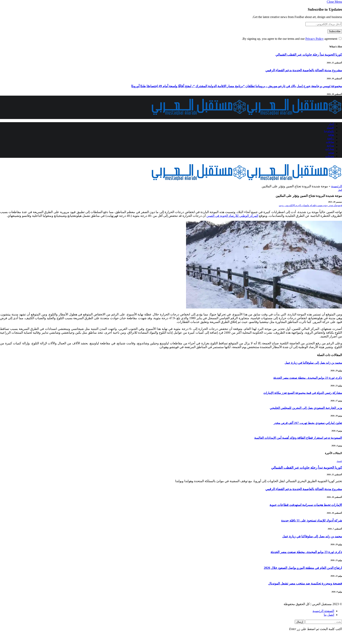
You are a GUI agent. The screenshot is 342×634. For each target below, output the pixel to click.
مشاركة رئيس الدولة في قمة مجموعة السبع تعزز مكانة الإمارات (302, 392)
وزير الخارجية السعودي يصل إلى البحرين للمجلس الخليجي (306, 407)
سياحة (330, 145)
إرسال (299, 621)
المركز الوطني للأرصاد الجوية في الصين (232, 215)
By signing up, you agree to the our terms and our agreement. (290, 38)
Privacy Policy (314, 38)
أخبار (331, 124)
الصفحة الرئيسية (323, 611)
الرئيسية (336, 186)
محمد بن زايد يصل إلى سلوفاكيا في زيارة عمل (313, 362)
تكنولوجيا (329, 131)
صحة (331, 152)
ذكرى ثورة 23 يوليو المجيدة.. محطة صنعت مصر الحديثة (307, 377)
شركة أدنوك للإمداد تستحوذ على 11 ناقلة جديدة (311, 520)
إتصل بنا (329, 614)
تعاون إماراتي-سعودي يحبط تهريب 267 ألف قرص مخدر (308, 423)
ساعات (330, 141)
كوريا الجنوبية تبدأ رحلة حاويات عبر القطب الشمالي (309, 54)
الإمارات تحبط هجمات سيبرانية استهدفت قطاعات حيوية (306, 504)
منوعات (329, 156)
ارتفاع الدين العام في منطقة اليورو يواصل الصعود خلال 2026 (303, 567)
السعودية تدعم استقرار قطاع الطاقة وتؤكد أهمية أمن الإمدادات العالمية (298, 437)
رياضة (330, 138)
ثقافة (331, 134)
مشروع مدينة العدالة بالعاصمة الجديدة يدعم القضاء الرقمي (303, 70)
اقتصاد (330, 127)
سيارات (329, 149)
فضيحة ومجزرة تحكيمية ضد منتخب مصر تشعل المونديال (305, 583)
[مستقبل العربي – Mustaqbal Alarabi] (246, 117)
